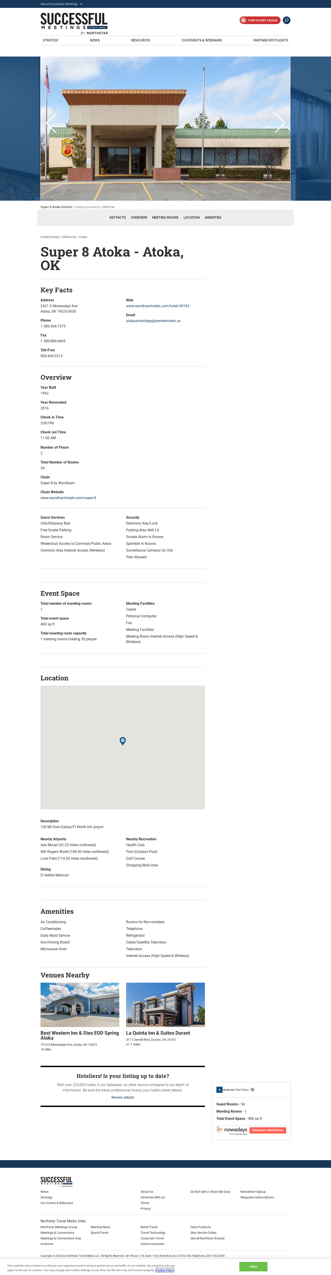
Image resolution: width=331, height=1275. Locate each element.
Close (253, 1266)
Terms (145, 1203)
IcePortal (108, 207)
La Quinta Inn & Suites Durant (158, 1033)
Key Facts (118, 217)
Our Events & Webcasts (57, 1203)
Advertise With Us (153, 1197)
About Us (147, 1191)
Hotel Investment (152, 1244)
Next (280, 123)
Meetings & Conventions (57, 1232)
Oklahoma (69, 237)
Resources (140, 40)
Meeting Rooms (165, 217)
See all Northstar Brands (207, 1238)
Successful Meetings (80, 23)
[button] (122, 742)
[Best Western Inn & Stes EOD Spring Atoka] (80, 1004)
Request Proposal (267, 1130)
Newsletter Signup (253, 1191)
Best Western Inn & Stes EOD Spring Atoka (80, 1035)
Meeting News (100, 1227)
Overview (139, 217)
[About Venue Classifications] (252, 1089)
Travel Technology (153, 1232)
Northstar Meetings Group (59, 1227)
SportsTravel (99, 1232)
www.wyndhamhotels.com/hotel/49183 (157, 306)
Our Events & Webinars (202, 40)
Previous (50, 123)
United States (50, 237)
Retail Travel (149, 1227)
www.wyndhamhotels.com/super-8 (68, 498)
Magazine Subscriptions (257, 1197)
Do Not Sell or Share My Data (210, 1191)
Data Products (200, 1227)
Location (192, 217)
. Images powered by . (78, 207)
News (95, 40)
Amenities (213, 217)
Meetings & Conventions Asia (61, 1238)
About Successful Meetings (59, 4)
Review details (122, 1097)
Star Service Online (203, 1232)
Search (286, 20)
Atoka (83, 237)
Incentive (47, 1244)
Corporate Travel (152, 1238)
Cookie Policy (165, 1270)
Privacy (146, 1208)
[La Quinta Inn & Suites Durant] (165, 1004)
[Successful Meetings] (70, 1182)
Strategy (51, 40)
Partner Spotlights (271, 40)
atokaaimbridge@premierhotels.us (153, 321)
